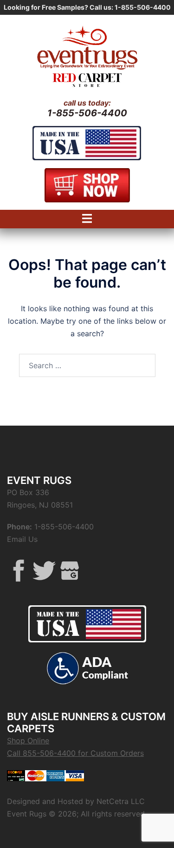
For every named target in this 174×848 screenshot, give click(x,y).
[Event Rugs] (87, 46)
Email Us (22, 539)
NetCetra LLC (121, 801)
